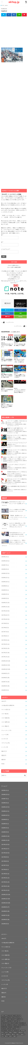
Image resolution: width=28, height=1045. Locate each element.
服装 (3, 759)
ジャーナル (11, 1021)
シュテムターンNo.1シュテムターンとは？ (16, 465)
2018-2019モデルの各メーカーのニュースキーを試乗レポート (13, 503)
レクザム (11, 1030)
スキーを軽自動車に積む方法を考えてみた (17, 487)
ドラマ (16, 1024)
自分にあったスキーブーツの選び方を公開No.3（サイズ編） (17, 450)
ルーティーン (5, 1030)
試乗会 (23, 1034)
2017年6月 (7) (5, 636)
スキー (17, 1021)
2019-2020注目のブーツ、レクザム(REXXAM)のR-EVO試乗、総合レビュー (17, 534)
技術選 (15, 1032)
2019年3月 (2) (5, 569)
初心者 (23, 1030)
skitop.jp (14, 1)
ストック (22, 1023)
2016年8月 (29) (5, 677)
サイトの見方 (6, 709)
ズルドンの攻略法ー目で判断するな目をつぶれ (17, 510)
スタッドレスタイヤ (6, 1023)
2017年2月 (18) (5, 652)
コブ (9, 1019)
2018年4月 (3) (5, 594)
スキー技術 (15, 432)
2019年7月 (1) (5, 565)
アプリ (11, 1015)
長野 (6, 1036)
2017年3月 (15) (5, 648)
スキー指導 (6, 722)
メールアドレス (5, 249)
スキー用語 (5, 726)
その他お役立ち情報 (17, 476)
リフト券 (16, 1028)
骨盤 (14, 1036)
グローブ (4, 1019)
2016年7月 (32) (5, 681)
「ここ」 (17, 280)
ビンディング (22, 1024)
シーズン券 (4, 1021)
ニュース (5, 734)
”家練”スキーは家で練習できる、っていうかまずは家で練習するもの (16, 429)
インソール (4, 1017)
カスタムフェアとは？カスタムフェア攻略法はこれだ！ (17, 443)
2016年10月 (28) (6, 669)
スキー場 (5, 713)
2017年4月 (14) (5, 644)
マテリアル (16, 425)
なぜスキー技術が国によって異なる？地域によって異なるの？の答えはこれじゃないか (13, 526)
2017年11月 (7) (5, 615)
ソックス (10, 1024)
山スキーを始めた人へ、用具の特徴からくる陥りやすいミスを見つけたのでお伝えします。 (13, 543)
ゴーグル (14, 1019)
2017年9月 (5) (5, 623)
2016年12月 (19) (6, 661)
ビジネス (5, 738)
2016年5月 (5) (5, 690)
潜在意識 (8, 1034)
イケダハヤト (17, 1015)
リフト (10, 1028)
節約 (18, 1034)
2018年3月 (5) (5, 598)
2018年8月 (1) (5, 586)
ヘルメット (17, 1026)
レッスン (5, 747)
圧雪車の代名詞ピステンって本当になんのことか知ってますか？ (17, 472)
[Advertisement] (14, 32)
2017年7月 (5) (5, 631)
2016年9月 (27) (5, 673)
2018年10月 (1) (5, 581)
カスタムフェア (17, 1017)
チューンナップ (6, 730)
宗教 (10, 1032)
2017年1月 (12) (5, 656)
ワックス (17, 1030)
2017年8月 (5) (5, 627)
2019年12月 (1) (5, 561)
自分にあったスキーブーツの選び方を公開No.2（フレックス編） (17, 436)
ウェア (10, 1017)
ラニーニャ (4, 1028)
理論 (13, 1034)
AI (3, 1015)
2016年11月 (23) (6, 665)
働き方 (4, 751)
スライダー (4, 1024)
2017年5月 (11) (5, 640)
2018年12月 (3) (5, 573)
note (4, 701)
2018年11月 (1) (5, 577)
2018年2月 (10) (5, 602)
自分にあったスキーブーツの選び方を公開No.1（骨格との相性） (17, 479)
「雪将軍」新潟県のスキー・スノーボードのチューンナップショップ (17, 517)
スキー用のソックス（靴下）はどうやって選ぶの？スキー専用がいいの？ (17, 458)
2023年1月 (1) (5, 556)
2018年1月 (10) (5, 606)
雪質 (10, 1036)
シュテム (20, 1019)
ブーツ (11, 1026)
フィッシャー (5, 1026)
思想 (4, 755)
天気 (6, 1032)
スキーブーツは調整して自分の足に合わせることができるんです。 (17, 421)
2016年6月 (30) (5, 686)
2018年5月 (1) (5, 590)
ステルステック (15, 1023)
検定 (3, 1034)
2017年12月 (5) (5, 611)
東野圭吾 (21, 1032)
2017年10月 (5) (5, 619)
